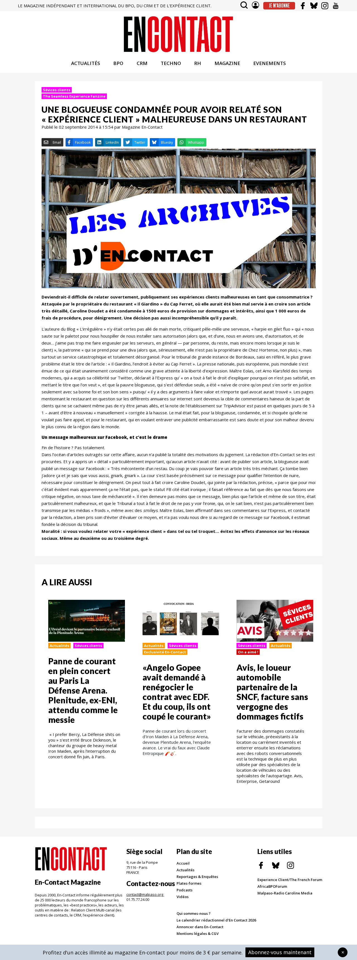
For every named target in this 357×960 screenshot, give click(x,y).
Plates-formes (189, 883)
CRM (142, 63)
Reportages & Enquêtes (197, 876)
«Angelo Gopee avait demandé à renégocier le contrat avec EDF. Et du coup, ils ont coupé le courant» (177, 691)
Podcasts (184, 889)
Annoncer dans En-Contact (200, 926)
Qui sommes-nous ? (194, 913)
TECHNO (171, 63)
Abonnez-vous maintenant (280, 952)
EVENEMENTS (269, 63)
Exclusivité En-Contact (165, 652)
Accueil (183, 863)
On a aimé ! (248, 652)
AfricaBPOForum (272, 886)
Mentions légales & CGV (198, 933)
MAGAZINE (227, 63)
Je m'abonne (279, 5)
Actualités (59, 645)
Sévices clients (56, 89)
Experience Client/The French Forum (289, 879)
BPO (118, 63)
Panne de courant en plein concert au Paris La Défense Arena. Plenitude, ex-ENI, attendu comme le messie (83, 690)
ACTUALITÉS (85, 63)
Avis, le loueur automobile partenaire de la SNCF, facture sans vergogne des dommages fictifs (272, 691)
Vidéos (183, 896)
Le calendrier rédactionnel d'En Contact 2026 (216, 920)
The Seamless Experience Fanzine (74, 96)
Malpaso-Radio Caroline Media (284, 893)
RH (197, 63)
